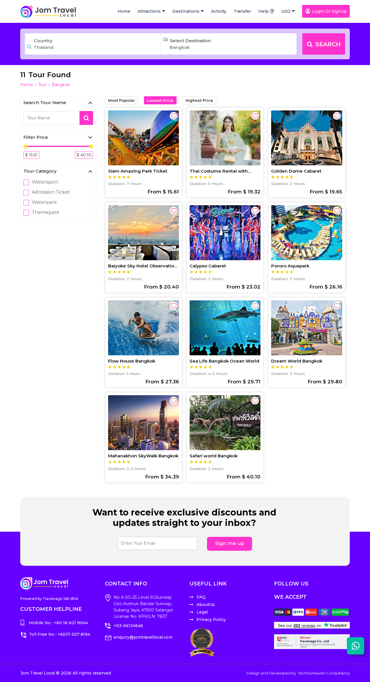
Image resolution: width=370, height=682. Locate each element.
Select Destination (190, 40)
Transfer (242, 11)
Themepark (45, 212)
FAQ (201, 597)
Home (124, 11)
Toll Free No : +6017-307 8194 (59, 634)
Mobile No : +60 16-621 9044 (58, 622)
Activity (218, 11)
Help (263, 11)
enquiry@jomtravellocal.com (143, 637)
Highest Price (199, 100)
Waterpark (44, 202)
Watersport (45, 182)
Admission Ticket (51, 192)
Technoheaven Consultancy (324, 673)
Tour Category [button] (39, 171)
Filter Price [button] (35, 137)
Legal (202, 612)
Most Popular (121, 100)
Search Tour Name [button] (44, 102)
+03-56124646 (128, 625)
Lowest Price (160, 100)
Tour (42, 84)
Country (43, 40)
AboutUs (206, 604)
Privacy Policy (211, 619)
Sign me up (229, 543)
